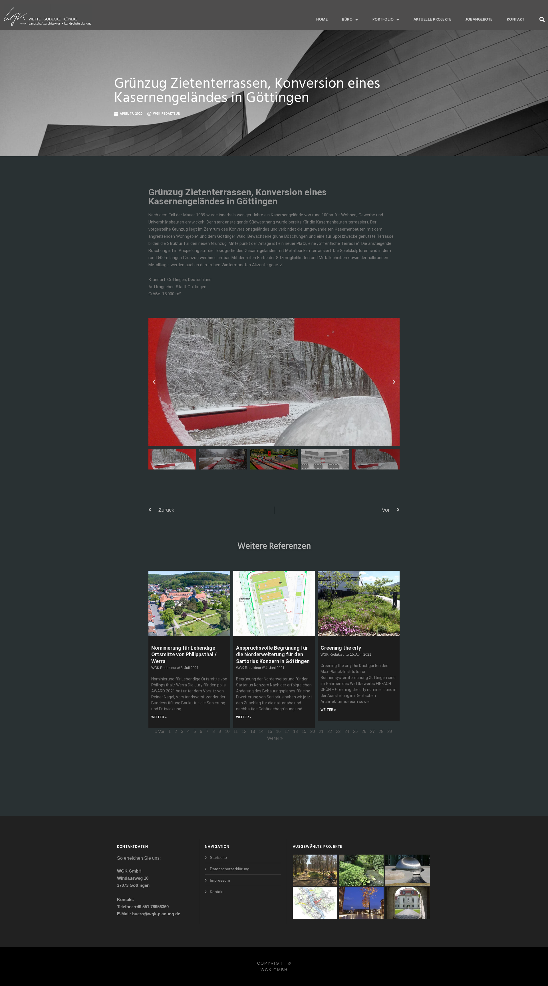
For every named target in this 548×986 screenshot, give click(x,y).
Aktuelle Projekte (433, 19)
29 (389, 731)
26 (364, 731)
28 (381, 731)
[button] (542, 19)
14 (261, 731)
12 (244, 731)
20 (312, 731)
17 (287, 731)
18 (295, 731)
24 (346, 731)
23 (338, 731)
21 (321, 731)
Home (322, 19)
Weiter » (275, 738)
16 (278, 731)
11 (235, 731)
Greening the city (341, 648)
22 (329, 731)
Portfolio (383, 19)
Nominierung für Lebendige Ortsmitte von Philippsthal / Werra (184, 654)
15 (269, 731)
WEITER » (159, 717)
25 (355, 731)
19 (304, 731)
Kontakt (516, 19)
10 (227, 731)
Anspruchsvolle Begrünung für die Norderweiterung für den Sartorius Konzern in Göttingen (273, 654)
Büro (347, 19)
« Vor (159, 731)
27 (372, 731)
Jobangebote (479, 19)
